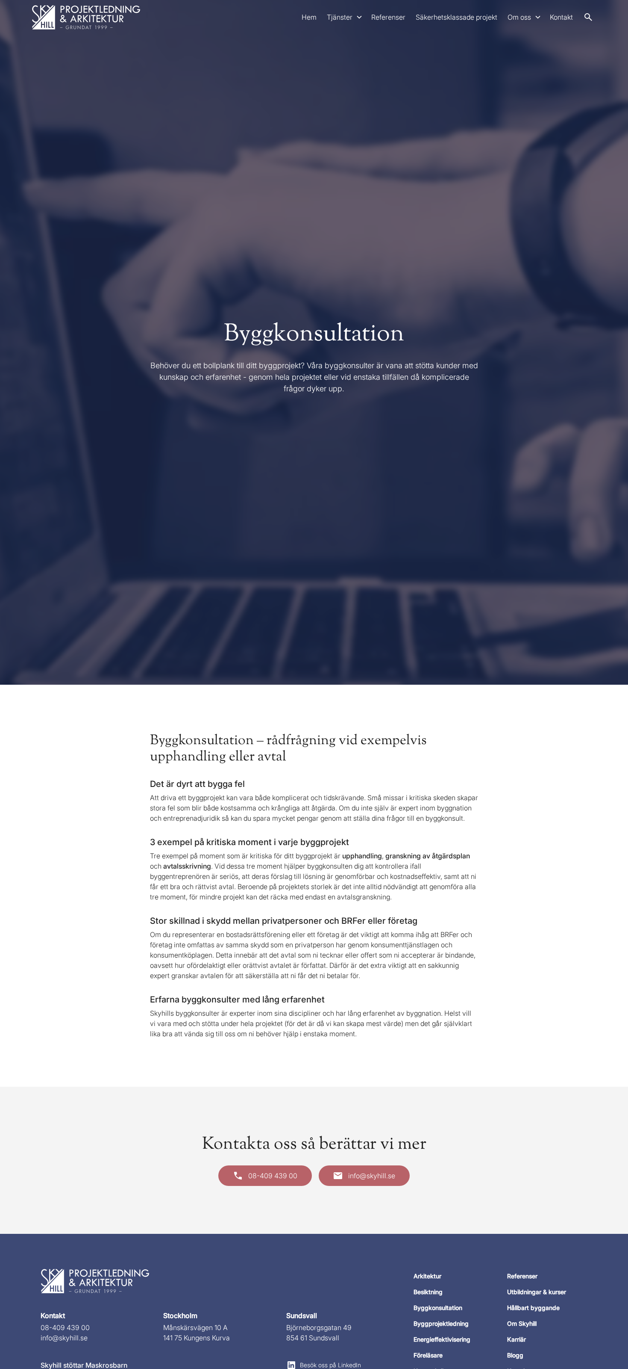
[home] (86, 17)
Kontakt (561, 17)
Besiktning (428, 1291)
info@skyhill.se (64, 1338)
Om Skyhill (522, 1323)
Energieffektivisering (442, 1339)
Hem (309, 17)
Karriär (516, 1339)
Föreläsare (428, 1355)
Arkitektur (427, 1276)
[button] (344, 17)
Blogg (515, 1355)
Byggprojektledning (441, 1323)
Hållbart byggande (533, 1307)
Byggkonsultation (438, 1307)
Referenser (388, 17)
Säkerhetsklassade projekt (456, 17)
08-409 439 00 (65, 1327)
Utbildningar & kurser (536, 1291)
